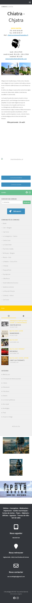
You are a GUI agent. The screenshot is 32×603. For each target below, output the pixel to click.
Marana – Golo (7, 257)
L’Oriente (5, 266)
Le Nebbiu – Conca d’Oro (10, 261)
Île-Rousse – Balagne (9, 253)
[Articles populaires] (23, 316)
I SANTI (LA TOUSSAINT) (17, 360)
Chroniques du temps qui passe (18, 320)
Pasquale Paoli (7, 270)
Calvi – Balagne (7, 228)
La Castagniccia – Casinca (10, 236)
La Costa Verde (7, 245)
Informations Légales (16, 594)
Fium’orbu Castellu (8, 249)
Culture (12, 322)
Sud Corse (6, 300)
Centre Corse (6, 240)
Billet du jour (14, 331)
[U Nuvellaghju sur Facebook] (27, 192)
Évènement (22, 349)
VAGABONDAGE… (15, 333)
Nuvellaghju (6, 408)
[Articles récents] (8, 316)
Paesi (4, 412)
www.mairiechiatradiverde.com (16, 59)
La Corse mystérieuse (21, 322)
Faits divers (6, 391)
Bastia (4, 223)
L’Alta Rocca (6, 278)
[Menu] (30, 2)
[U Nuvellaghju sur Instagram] (30, 192)
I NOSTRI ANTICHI (15, 325)
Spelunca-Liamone (8, 287)
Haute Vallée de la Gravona (10, 283)
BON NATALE (14, 351)
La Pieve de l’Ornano (9, 291)
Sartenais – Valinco (8, 295)
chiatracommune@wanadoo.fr (18, 35)
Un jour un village (7, 417)
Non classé (6, 404)
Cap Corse (6, 232)
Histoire (26, 358)
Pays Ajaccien (6, 274)
